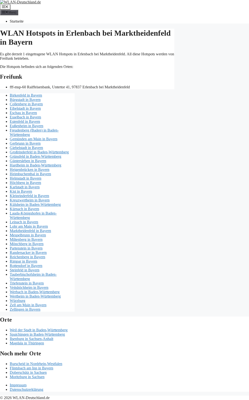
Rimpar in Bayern (23, 261)
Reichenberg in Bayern (27, 257)
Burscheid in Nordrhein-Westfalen (36, 364)
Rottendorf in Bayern (26, 266)
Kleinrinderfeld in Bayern (29, 196)
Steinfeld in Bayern (24, 270)
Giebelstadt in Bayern (26, 148)
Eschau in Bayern (23, 113)
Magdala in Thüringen (27, 343)
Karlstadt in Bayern (25, 187)
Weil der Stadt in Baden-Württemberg (39, 330)
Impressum (18, 385)
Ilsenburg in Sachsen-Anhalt (31, 339)
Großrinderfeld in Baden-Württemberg (39, 152)
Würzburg (17, 301)
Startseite (17, 21)
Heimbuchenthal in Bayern (30, 174)
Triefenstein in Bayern (27, 283)
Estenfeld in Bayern (25, 121)
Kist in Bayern (21, 191)
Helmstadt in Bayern (25, 178)
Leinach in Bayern (24, 222)
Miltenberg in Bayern (26, 239)
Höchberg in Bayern (25, 183)
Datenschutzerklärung (26, 389)
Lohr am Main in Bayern (29, 226)
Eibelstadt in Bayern (25, 108)
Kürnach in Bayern (24, 209)
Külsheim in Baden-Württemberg (35, 204)
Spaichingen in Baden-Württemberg (37, 334)
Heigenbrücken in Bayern (29, 169)
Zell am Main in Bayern (28, 305)
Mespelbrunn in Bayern (28, 235)
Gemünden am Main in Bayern (33, 139)
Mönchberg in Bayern (27, 244)
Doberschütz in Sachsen (28, 372)
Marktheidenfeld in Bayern (30, 231)
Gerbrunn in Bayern (25, 143)
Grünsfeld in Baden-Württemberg (35, 156)
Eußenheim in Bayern (26, 126)
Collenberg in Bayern (26, 104)
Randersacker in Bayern (28, 252)
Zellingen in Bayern (25, 309)
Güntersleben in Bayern (28, 161)
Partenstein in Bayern (26, 248)
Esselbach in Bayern (25, 117)
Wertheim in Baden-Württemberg (35, 296)
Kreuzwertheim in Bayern (30, 200)
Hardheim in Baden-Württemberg (35, 165)
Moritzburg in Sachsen (27, 377)
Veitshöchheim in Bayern (29, 287)
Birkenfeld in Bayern (26, 95)
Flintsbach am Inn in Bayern (31, 368)
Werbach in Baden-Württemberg (35, 292)
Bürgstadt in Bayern (25, 100)
